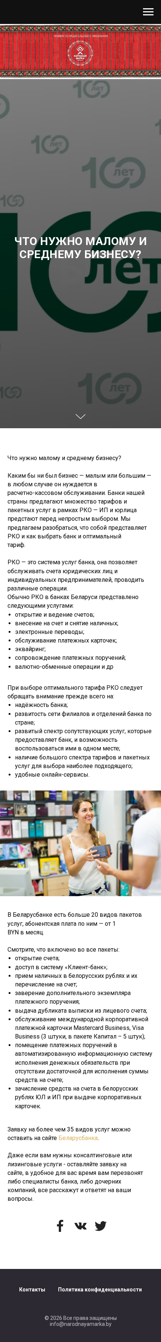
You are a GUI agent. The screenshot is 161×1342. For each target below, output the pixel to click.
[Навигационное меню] (148, 12)
